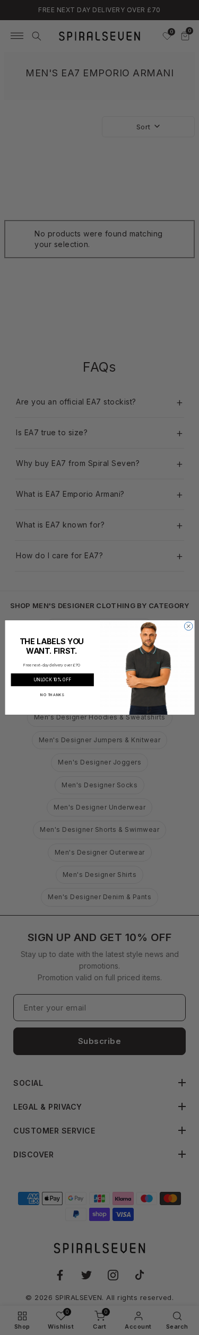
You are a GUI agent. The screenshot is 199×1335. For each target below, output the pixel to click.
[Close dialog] (188, 626)
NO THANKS (52, 694)
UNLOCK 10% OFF (52, 679)
